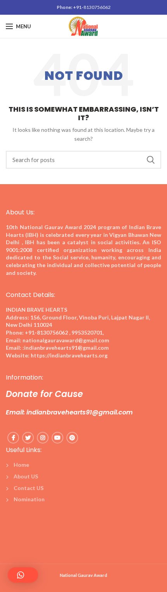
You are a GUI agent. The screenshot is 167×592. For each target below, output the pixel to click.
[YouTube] (57, 438)
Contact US (28, 488)
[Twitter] (28, 438)
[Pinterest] (72, 438)
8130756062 (97, 7)
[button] (23, 575)
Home (21, 464)
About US (26, 476)
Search (150, 160)
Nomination (29, 499)
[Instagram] (43, 438)
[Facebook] (13, 438)
